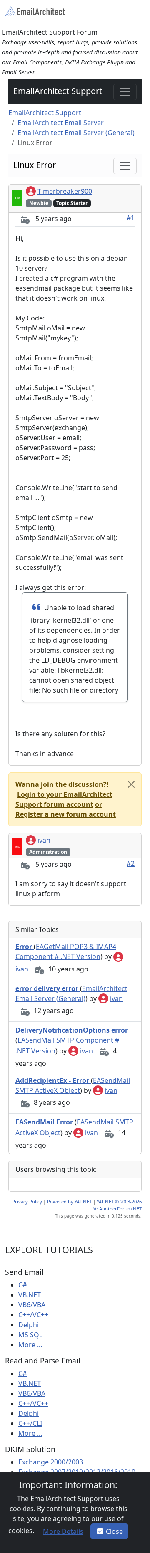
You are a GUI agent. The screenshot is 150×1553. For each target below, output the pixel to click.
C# (22, 1284)
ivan (44, 840)
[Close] (131, 784)
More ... (30, 1344)
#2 (131, 863)
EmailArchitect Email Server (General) (76, 132)
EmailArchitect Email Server (61, 122)
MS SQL (30, 1334)
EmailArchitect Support (57, 90)
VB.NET (29, 1294)
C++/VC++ (33, 1314)
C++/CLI (30, 1423)
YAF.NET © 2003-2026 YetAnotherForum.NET (117, 1205)
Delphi (28, 1324)
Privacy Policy (27, 1201)
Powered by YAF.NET (69, 1201)
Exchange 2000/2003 (50, 1462)
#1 (131, 217)
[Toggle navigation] (125, 92)
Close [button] (114, 1531)
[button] (62, 1531)
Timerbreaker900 (65, 191)
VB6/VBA (31, 1304)
